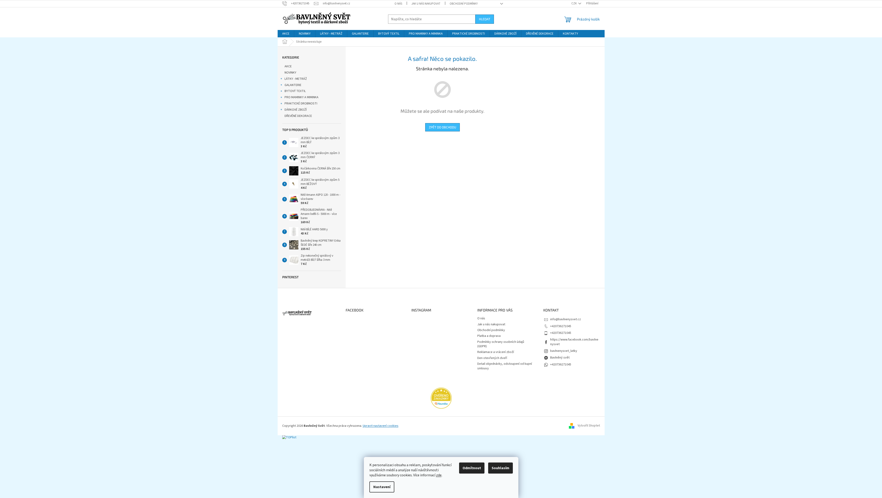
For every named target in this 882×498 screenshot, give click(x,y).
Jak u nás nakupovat (425, 4)
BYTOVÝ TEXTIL (295, 91)
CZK (574, 3)
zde (439, 475)
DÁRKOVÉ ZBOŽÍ (296, 109)
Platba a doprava (489, 336)
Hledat (484, 19)
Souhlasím (500, 468)
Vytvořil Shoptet (589, 426)
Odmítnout (472, 468)
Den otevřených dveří (492, 358)
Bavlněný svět (560, 357)
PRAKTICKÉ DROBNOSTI (301, 103)
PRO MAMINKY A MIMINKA (301, 97)
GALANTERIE (293, 85)
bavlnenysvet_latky (563, 351)
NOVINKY (290, 72)
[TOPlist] (289, 437)
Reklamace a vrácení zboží (495, 352)
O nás (398, 4)
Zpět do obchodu (442, 127)
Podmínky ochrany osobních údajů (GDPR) (500, 344)
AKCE (288, 66)
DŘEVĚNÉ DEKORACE (298, 116)
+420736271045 (560, 326)
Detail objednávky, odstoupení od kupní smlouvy (504, 366)
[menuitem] (286, 33)
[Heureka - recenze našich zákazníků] (441, 398)
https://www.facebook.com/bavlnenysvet (574, 341)
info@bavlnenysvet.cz (565, 319)
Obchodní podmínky (464, 4)
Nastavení (381, 486)
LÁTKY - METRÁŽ (296, 79)
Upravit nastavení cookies (380, 426)
